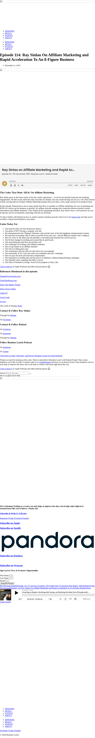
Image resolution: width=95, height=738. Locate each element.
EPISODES (9, 31)
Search (2, 373)
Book (20, 306)
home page (76, 217)
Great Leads (5, 297)
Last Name (4, 578)
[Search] (30, 373)
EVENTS (9, 35)
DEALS (8, 33)
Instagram (7, 333)
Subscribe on (10, 523)
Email (2, 581)
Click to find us (6, 267)
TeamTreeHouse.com (8, 280)
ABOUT (8, 38)
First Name (4, 575)
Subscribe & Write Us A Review (13, 513)
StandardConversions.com (10, 276)
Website (13, 315)
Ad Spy (3, 302)
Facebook (7, 320)
